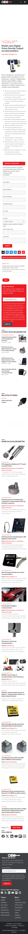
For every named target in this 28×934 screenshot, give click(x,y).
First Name (6, 175)
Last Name (6, 182)
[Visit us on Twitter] (7, 836)
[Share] (7, 252)
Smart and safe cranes (7, 401)
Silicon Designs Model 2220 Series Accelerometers (9, 370)
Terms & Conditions (10, 925)
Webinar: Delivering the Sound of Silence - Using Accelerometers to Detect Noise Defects (13, 694)
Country (5, 218)
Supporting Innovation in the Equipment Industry (9, 338)
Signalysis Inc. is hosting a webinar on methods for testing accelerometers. (12, 699)
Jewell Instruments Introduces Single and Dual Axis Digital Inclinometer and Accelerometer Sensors (14, 810)
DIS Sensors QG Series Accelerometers (9, 642)
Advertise (9, 923)
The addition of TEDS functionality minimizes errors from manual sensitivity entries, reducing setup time (13, 474)
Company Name (8, 204)
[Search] (20, 2)
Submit (7, 246)
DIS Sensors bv (9, 645)
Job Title (6, 211)
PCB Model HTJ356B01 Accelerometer (9, 607)
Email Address (7, 189)
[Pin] (19, 252)
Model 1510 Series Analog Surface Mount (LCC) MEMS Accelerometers (14, 792)
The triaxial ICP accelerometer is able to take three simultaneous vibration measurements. (13, 511)
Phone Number (7, 196)
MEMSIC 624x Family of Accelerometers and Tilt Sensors (13, 676)
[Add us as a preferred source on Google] (23, 252)
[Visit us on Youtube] (16, 836)
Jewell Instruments (11, 762)
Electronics (6, 41)
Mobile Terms (6, 321)
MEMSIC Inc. (8, 679)
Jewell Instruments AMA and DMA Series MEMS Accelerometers (13, 758)
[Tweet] (15, 252)
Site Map (14, 927)
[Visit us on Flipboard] (20, 836)
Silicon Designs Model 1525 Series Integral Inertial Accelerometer (13, 725)
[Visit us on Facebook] (3, 836)
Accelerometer (8, 42)
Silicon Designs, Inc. (11, 54)
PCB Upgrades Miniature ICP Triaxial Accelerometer (14, 465)
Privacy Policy (18, 321)
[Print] (3, 252)
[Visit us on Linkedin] (11, 836)
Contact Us (21, 925)
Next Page (16, 827)
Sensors (15, 41)
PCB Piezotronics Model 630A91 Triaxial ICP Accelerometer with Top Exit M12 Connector (9, 348)
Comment (6, 236)
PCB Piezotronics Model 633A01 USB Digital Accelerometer (9, 359)
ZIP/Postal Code (8, 229)
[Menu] (24, 2)
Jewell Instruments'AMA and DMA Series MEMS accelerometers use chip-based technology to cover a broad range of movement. (14, 766)
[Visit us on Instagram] (24, 836)
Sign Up (7, 324)
